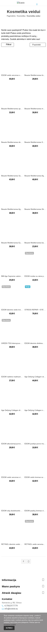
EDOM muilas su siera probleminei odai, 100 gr (35, 276)
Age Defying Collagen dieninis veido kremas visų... (12, 410)
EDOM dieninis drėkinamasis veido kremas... (35, 343)
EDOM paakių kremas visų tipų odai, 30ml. (35, 511)
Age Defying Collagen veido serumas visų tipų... (35, 377)
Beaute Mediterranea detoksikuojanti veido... (12, 142)
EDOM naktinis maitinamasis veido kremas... (12, 377)
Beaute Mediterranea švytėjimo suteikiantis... (35, 75)
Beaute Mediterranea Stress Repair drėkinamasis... (35, 209)
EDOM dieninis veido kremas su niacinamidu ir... (12, 310)
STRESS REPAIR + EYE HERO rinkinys (35, 310)
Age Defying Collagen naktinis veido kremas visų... (35, 410)
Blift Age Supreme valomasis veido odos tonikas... (12, 276)
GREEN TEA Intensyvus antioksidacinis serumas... (12, 343)
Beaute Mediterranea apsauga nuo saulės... (12, 109)
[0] (35, 3)
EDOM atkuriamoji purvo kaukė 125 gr (12, 444)
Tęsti (28, 561)
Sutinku (9, 628)
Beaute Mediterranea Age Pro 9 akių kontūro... (12, 209)
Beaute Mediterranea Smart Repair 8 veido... (35, 142)
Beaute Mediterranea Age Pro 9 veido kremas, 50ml (35, 176)
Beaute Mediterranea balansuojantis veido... (35, 243)
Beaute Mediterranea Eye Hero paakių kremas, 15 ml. (12, 243)
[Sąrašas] (22, 45)
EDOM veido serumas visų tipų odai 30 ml (12, 477)
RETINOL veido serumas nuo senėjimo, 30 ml (35, 544)
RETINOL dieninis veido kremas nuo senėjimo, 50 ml (12, 544)
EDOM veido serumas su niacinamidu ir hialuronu (12, 75)
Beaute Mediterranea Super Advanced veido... (12, 176)
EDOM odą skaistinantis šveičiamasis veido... (12, 511)
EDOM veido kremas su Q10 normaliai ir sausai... (35, 477)
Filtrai (8, 44)
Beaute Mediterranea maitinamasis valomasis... (35, 109)
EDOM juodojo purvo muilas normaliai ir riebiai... (35, 444)
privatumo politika (10, 625)
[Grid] (19, 45)
